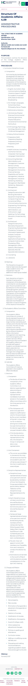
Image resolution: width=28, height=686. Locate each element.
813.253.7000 (9, 669)
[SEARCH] (23, 4)
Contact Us (18, 669)
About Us (4, 9)
